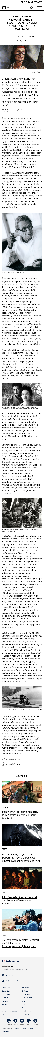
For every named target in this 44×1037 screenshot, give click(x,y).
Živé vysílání (6, 991)
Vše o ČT (5, 1015)
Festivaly (18, 40)
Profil (24, 36)
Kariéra (24, 1004)
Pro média (25, 987)
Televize (5, 807)
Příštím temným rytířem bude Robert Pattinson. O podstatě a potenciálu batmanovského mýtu (21, 857)
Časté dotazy (26, 1011)
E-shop (4, 1008)
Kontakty (25, 1015)
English (17, 1029)
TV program (6, 987)
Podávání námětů (28, 1008)
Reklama (25, 991)
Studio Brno (26, 994)
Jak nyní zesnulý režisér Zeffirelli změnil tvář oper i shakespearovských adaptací (20, 943)
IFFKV (11, 36)
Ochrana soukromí (28, 1029)
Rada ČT (25, 1001)
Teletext (5, 998)
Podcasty (5, 1001)
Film (17, 36)
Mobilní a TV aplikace (9, 1011)
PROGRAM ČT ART (31, 2)
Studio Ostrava (27, 998)
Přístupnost (5, 1031)
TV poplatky (6, 994)
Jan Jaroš (5, 110)
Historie (26, 40)
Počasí (4, 1004)
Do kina (32, 36)
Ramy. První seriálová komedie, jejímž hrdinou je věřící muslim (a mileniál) (20, 815)
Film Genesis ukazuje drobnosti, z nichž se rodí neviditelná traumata (20, 900)
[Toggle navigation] (3, 2)
